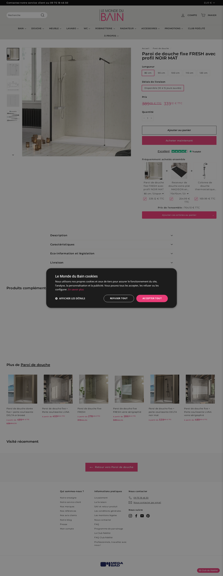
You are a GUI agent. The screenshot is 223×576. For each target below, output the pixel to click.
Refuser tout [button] (119, 298)
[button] (70, 298)
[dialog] (111, 288)
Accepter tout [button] (152, 298)
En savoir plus (76, 289)
